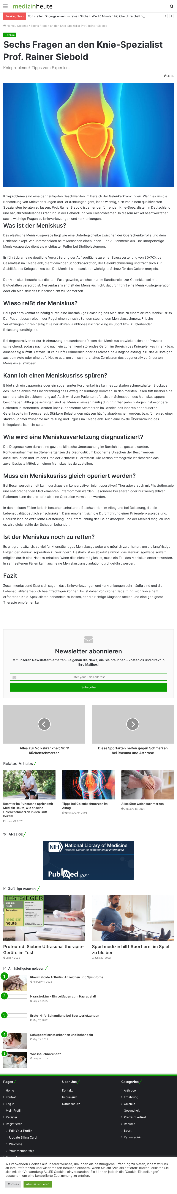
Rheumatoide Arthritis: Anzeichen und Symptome (66, 977)
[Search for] (171, 8)
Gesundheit (132, 1110)
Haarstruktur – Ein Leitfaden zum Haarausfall (63, 996)
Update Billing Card (23, 1137)
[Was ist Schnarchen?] (15, 1060)
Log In (10, 1104)
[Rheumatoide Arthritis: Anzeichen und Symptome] (15, 983)
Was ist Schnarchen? (45, 1054)
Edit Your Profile (20, 1131)
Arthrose (130, 1090)
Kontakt (11, 1097)
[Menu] (5, 8)
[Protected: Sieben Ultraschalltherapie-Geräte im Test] (44, 918)
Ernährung (131, 1097)
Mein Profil (13, 1110)
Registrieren (14, 1124)
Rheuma (129, 1124)
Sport (127, 1130)
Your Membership (21, 1151)
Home (10, 25)
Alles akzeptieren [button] (37, 1184)
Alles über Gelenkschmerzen (142, 803)
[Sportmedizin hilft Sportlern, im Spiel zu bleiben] (133, 918)
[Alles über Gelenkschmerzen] (147, 784)
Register (11, 1117)
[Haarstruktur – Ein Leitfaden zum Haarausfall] (15, 1002)
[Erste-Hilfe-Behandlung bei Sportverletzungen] (15, 1021)
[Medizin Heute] (32, 6)
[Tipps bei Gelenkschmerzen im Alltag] (88, 784)
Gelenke (22, 25)
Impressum (69, 1097)
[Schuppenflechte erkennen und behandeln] (15, 1041)
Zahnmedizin (133, 1137)
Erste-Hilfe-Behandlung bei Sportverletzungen (64, 1015)
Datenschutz (71, 1104)
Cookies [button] (13, 1184)
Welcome (15, 1144)
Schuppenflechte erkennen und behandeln (61, 1035)
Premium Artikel (135, 1117)
